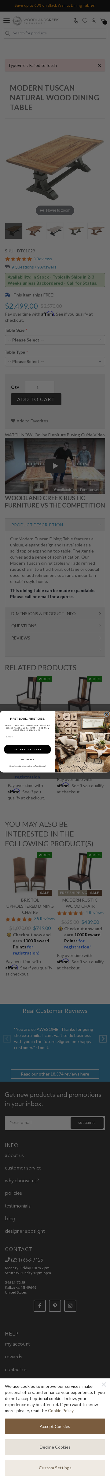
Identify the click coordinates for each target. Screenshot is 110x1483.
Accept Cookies (55, 1426)
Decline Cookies (55, 1447)
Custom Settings (55, 1467)
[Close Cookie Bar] (104, 1384)
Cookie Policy (61, 1410)
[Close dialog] (107, 714)
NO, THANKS (27, 759)
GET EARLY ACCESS (27, 749)
